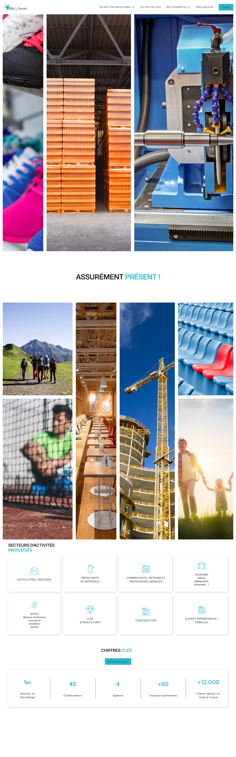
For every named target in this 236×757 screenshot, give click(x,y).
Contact (226, 7)
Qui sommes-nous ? (118, 661)
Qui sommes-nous (150, 6)
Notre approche (204, 6)
